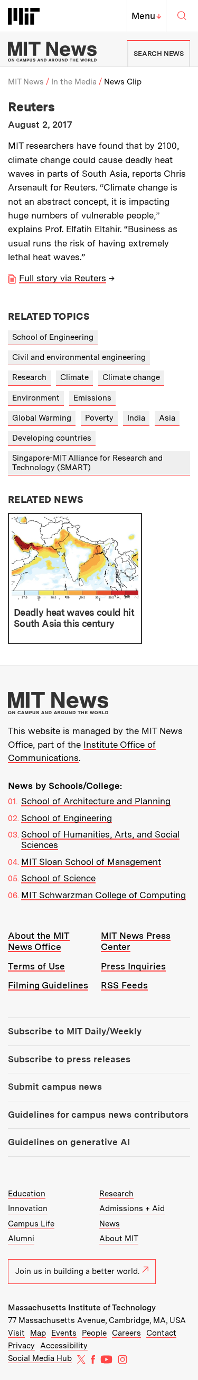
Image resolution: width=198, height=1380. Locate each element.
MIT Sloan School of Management (91, 861)
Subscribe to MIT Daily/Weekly (75, 1031)
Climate (74, 377)
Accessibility (64, 1345)
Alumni (21, 1238)
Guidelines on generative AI (69, 1142)
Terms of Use (36, 966)
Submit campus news (55, 1086)
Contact (161, 1333)
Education (26, 1193)
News (109, 1224)
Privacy (21, 1345)
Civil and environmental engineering (79, 357)
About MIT (118, 1238)
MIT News (26, 82)
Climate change (131, 377)
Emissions (92, 398)
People (94, 1333)
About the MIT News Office (39, 941)
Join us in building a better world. (77, 1271)
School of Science (58, 878)
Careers (126, 1333)
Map (38, 1333)
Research (29, 377)
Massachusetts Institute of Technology (82, 1307)
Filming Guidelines (48, 985)
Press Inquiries (133, 966)
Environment (36, 398)
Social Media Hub (40, 1358)
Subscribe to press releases (69, 1059)
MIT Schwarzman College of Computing (103, 895)
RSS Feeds (124, 985)
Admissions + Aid (132, 1208)
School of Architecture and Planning (96, 801)
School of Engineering (52, 337)
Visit (16, 1333)
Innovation (28, 1208)
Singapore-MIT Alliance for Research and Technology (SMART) (87, 462)
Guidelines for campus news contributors (98, 1114)
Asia (167, 418)
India (136, 418)
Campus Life (31, 1224)
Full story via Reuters (62, 278)
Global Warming (41, 418)
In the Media (74, 82)
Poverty (99, 418)
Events (64, 1333)
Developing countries (51, 438)
